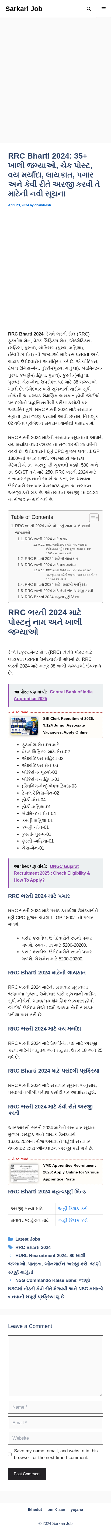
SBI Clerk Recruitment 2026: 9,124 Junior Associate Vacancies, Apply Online (68, 725)
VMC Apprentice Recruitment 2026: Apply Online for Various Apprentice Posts (71, 1172)
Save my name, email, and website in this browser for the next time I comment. (56, 1454)
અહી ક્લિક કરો (73, 1208)
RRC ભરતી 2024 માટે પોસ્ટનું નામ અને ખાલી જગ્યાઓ (52, 529)
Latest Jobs (27, 1239)
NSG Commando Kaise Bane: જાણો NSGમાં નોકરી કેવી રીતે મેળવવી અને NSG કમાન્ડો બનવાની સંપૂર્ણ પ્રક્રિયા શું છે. (55, 1288)
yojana (77, 1509)
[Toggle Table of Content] (91, 517)
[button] (88, 9)
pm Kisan (56, 1509)
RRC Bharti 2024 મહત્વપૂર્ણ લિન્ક (52, 597)
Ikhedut (35, 1509)
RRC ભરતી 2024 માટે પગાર (46, 539)
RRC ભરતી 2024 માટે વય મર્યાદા (50, 565)
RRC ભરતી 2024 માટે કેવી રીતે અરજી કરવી (59, 591)
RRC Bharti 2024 (33, 1247)
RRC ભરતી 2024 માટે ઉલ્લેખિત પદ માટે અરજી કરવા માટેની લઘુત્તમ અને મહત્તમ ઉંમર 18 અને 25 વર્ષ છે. (71, 574)
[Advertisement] (55, 85)
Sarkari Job (23, 8)
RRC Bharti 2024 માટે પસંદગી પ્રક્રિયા (56, 585)
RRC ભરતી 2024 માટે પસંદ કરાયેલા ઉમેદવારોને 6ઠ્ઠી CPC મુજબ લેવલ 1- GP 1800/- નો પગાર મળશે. (68, 549)
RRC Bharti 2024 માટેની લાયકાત (51, 559)
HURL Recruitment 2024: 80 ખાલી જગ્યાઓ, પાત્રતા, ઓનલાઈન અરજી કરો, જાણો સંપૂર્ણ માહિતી (54, 1264)
